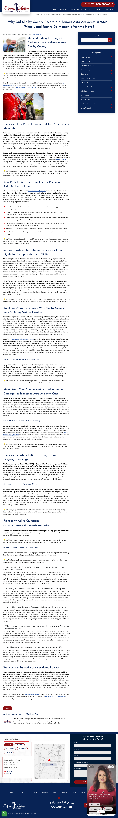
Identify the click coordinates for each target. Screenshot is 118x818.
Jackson (19, 745)
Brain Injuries (85, 57)
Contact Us (107, 9)
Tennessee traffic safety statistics (22, 339)
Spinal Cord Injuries (87, 91)
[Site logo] (16, 7)
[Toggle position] (109, 766)
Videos (55, 792)
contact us (32, 87)
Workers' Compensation (89, 104)
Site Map (83, 792)
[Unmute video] (89, 766)
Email (76, 756)
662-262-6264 (11, 768)
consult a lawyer (60, 160)
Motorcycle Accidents (88, 78)
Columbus (22, 748)
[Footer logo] (14, 805)
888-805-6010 (62, 807)
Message (78, 769)
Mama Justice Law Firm (32, 694)
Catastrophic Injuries (88, 65)
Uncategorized (85, 100)
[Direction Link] (49, 761)
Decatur (9, 752)
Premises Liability (86, 87)
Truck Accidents (86, 95)
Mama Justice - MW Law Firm (25, 714)
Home (54, 9)
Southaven (10, 748)
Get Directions (10, 771)
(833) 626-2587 (21, 87)
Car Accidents (37, 34)
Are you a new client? (82, 762)
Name (76, 743)
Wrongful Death (86, 108)
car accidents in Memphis (37, 191)
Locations (88, 9)
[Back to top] (59, 798)
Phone (77, 749)
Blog (99, 9)
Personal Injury (86, 83)
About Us (63, 9)
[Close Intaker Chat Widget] (112, 766)
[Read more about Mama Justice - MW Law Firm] (7, 718)
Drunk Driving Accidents (89, 70)
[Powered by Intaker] (104, 814)
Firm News (84, 74)
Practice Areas (75, 9)
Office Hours (9, 773)
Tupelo (8, 745)
